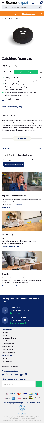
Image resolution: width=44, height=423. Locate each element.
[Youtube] (21, 375)
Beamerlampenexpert (28, 418)
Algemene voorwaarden (20, 416)
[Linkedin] (26, 375)
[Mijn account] (33, 3)
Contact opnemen (8, 344)
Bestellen (5, 332)
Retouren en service (8, 349)
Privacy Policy (34, 416)
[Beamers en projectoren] (17, 3)
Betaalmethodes (13, 418)
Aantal (4, 71)
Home (4, 18)
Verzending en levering (9, 338)
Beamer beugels (7, 361)
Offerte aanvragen (8, 346)
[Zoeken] (40, 7)
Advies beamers (7, 341)
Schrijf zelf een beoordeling (14, 164)
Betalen (4, 335)
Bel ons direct (15, 313)
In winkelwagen (28, 72)
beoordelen (15, 95)
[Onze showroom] (22, 260)
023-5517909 (17, 204)
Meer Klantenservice (8, 352)
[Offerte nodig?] (22, 221)
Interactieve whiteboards (10, 367)
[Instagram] (12, 375)
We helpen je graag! (28, 14)
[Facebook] (3, 375)
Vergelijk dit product (14, 99)
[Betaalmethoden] (7, 393)
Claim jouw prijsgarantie (13, 89)
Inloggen (7, 416)
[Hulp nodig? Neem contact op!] (22, 181)
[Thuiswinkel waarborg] (34, 397)
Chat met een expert (17, 323)
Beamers (4, 358)
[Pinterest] (16, 375)
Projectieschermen (8, 364)
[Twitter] (7, 375)
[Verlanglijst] (37, 2)
